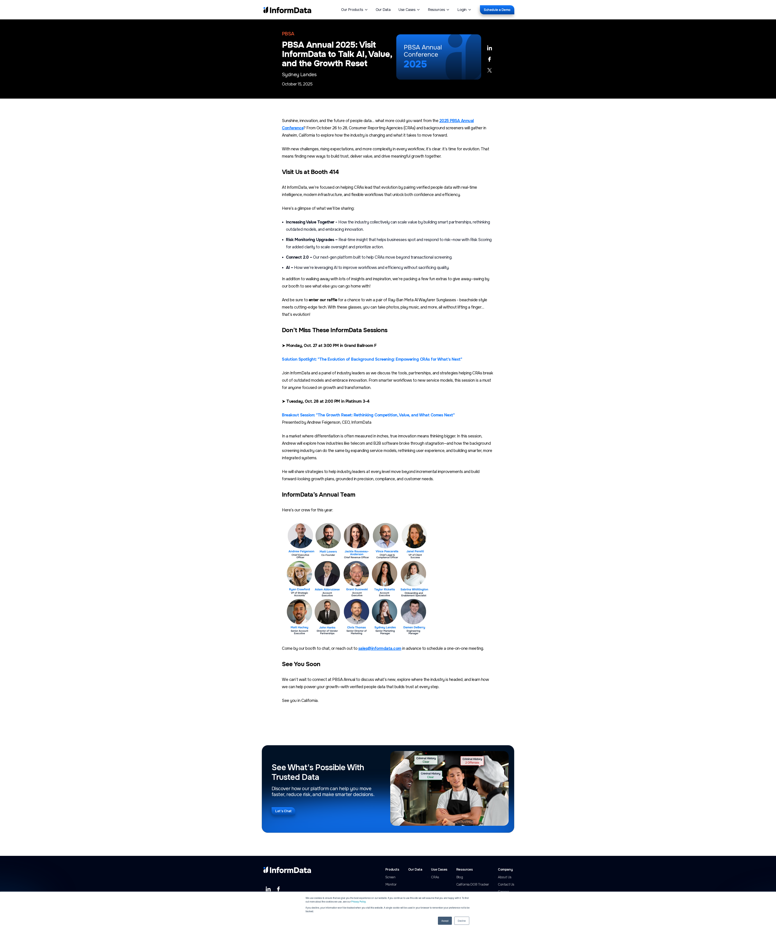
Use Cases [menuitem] (407, 9)
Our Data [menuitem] (383, 9)
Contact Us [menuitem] (506, 884)
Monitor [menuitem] (391, 884)
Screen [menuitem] (390, 877)
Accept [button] (444, 920)
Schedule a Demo (497, 10)
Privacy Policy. (358, 901)
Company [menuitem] (505, 870)
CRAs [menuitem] (435, 877)
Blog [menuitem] (459, 877)
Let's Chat (283, 811)
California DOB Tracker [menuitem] (472, 884)
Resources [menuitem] (436, 9)
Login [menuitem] (462, 9)
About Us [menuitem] (504, 877)
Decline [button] (462, 920)
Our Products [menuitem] (352, 9)
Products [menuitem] (392, 870)
